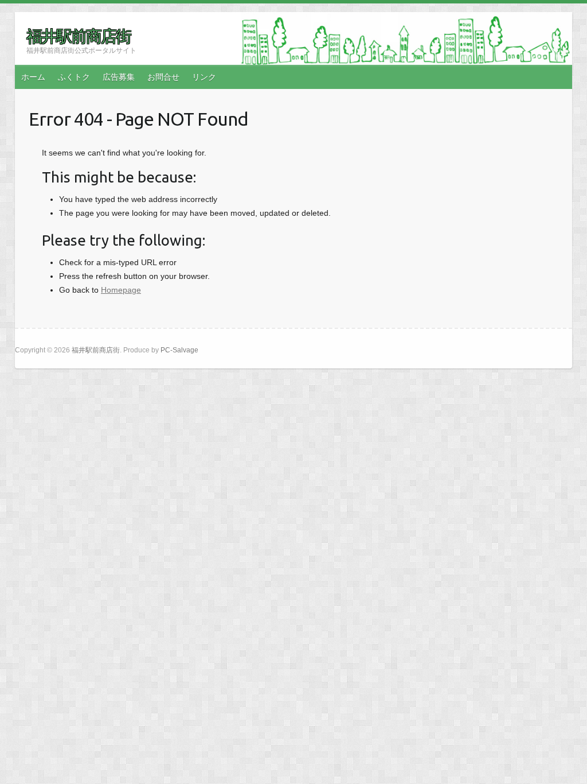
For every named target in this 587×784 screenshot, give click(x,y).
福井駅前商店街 (78, 36)
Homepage (121, 289)
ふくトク (74, 76)
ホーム (33, 76)
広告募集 (119, 76)
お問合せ (163, 76)
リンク (204, 76)
